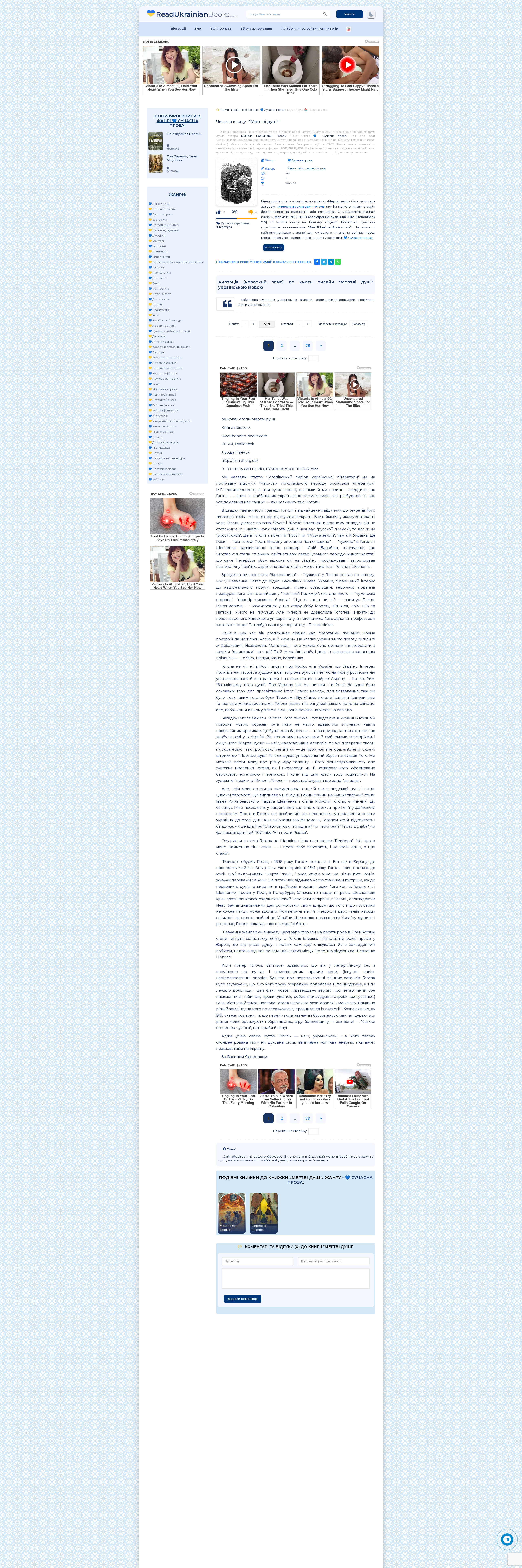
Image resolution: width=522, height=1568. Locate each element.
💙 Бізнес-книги (159, 256)
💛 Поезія (155, 304)
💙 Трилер (155, 437)
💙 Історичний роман (163, 426)
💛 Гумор (154, 283)
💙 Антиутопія (158, 415)
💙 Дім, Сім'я (156, 235)
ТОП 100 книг (221, 28)
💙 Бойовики (157, 246)
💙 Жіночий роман (161, 341)
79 (307, 345)
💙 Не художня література (166, 458)
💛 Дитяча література (163, 442)
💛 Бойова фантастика (164, 410)
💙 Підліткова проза (162, 394)
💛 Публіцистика (159, 272)
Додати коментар (242, 1299)
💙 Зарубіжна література (165, 320)
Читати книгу (273, 247)
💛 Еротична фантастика (165, 474)
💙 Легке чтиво (158, 203)
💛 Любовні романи (161, 209)
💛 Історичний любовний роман (170, 421)
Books (197, 14)
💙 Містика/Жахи (159, 447)
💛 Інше (153, 315)
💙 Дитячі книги (158, 299)
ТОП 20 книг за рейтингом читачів (309, 28)
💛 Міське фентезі (161, 431)
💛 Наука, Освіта (159, 293)
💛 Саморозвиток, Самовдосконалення (175, 262)
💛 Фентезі (156, 240)
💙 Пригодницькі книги (163, 225)
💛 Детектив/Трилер (162, 399)
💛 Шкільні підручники (163, 230)
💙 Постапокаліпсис (162, 468)
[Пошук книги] (325, 14)
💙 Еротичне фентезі (162, 373)
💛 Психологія (158, 251)
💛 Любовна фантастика (165, 368)
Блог (198, 28)
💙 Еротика (156, 352)
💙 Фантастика (158, 288)
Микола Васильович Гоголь (263, 135)
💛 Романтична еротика (164, 357)
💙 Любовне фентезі (162, 362)
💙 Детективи (157, 278)
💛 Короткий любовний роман (169, 346)
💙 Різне (154, 384)
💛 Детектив (157, 336)
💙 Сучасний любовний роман (169, 331)
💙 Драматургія (159, 309)
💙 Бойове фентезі (161, 405)
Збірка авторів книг (257, 28)
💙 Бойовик (156, 479)
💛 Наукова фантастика (164, 378)
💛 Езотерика (157, 219)
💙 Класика (156, 267)
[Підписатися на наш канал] (348, 29)
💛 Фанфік (155, 463)
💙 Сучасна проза (160, 214)
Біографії (178, 28)
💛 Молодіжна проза (162, 389)
